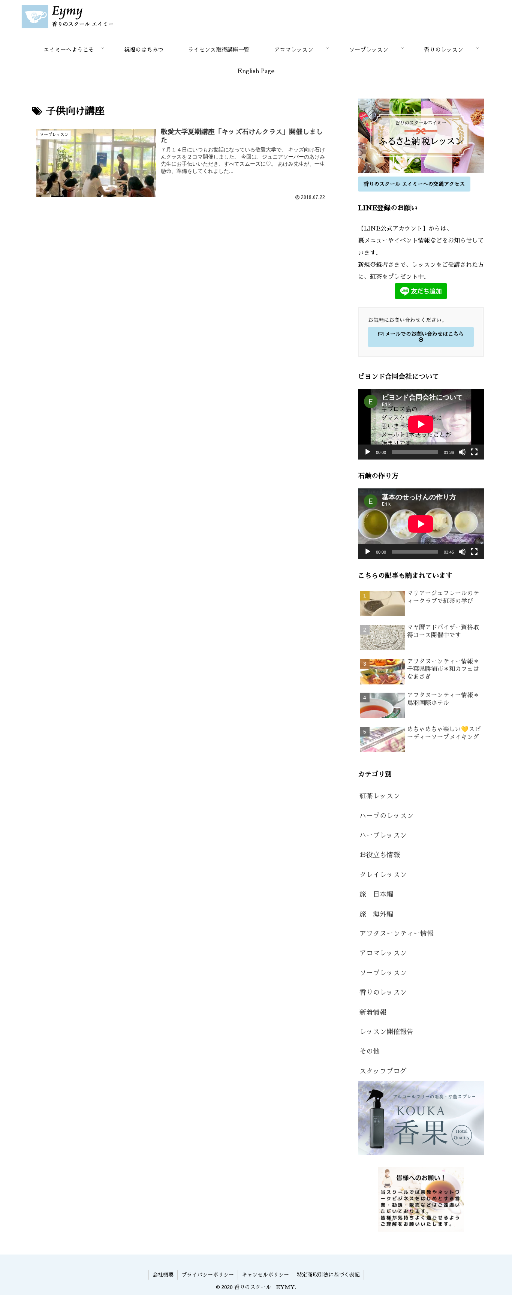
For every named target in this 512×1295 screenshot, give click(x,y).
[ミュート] (462, 452)
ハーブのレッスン (386, 816)
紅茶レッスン (379, 796)
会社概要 (163, 1274)
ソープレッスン (383, 973)
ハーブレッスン (383, 835)
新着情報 (372, 1012)
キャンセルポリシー (265, 1274)
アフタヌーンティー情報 (396, 933)
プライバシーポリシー (207, 1274)
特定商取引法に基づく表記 (328, 1274)
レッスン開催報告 (386, 1032)
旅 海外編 (376, 914)
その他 (369, 1051)
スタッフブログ (383, 1071)
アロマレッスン (383, 953)
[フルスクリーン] (474, 452)
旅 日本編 (376, 894)
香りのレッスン (383, 992)
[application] (421, 424)
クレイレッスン (383, 874)
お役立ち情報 (379, 855)
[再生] (367, 452)
